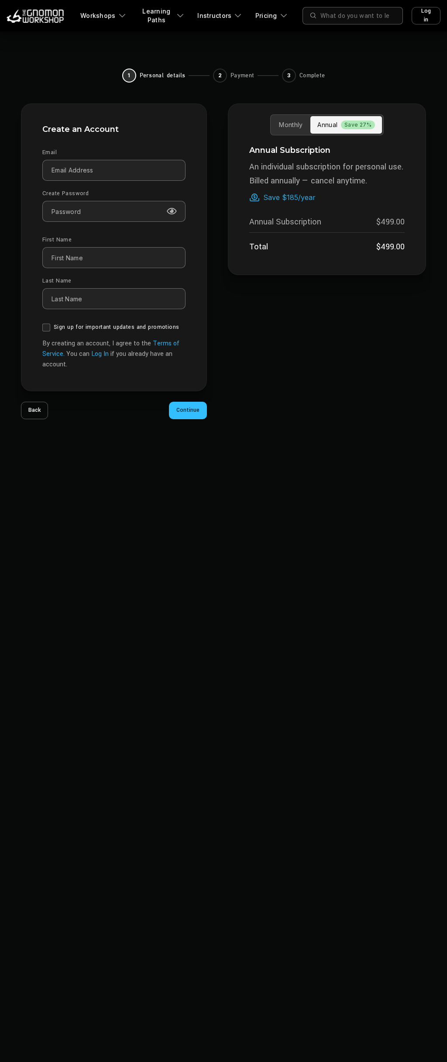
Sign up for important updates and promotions (116, 327)
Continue (187, 410)
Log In (100, 354)
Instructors (214, 15)
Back (34, 410)
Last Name (57, 281)
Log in (426, 15)
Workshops (98, 15)
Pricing (266, 15)
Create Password (65, 193)
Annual (344, 124)
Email (49, 152)
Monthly (291, 124)
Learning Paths (156, 15)
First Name (57, 240)
